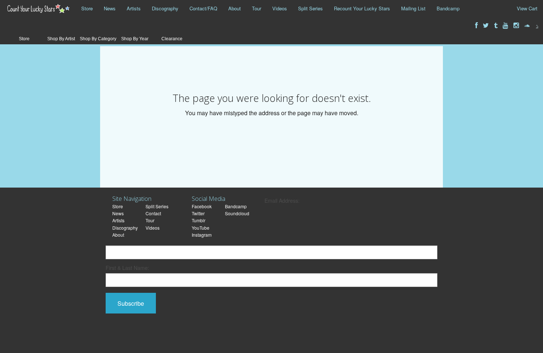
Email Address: (282, 200)
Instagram (202, 235)
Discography (165, 8)
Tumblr (198, 220)
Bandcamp (448, 8)
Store (87, 8)
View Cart (527, 8)
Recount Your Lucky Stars (362, 8)
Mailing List (413, 8)
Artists (134, 8)
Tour (256, 8)
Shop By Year (134, 38)
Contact (153, 213)
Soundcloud (237, 213)
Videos (279, 8)
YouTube (200, 228)
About (234, 8)
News (110, 8)
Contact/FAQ (203, 8)
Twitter (198, 213)
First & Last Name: (127, 267)
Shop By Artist (61, 38)
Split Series (310, 8)
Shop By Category (98, 38)
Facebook (202, 206)
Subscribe (130, 303)
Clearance (171, 38)
